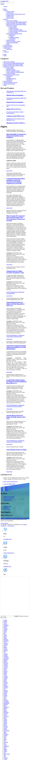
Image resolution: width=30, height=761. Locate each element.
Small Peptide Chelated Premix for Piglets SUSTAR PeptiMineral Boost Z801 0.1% (16, 381)
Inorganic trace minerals (11, 20)
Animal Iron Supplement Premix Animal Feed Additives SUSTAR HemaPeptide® (16, 347)
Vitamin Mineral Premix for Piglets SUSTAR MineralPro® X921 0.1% (15, 304)
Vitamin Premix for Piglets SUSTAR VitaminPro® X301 (15, 271)
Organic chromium (13, 32)
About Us (5, 10)
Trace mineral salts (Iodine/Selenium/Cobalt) (16, 22)
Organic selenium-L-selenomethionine (18, 31)
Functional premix (10, 40)
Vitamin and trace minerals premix (14, 33)
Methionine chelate (13, 28)
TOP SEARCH (10, 525)
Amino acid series (7, 499)
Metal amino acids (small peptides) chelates (16, 24)
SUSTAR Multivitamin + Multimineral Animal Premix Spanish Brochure (15, 336)
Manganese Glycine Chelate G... (15, 123)
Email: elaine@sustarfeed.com (10, 481)
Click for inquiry (4, 523)
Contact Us (6, 51)
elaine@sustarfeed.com (8, 552)
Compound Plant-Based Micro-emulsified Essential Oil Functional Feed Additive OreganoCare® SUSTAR (15, 181)
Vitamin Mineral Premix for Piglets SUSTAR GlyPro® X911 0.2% (15, 417)
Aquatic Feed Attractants (12, 42)
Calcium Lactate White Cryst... (15, 116)
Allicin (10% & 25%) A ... (14, 109)
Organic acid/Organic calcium (13, 41)
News (4, 50)
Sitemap (25, 524)
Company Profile (10, 11)
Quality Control (7, 48)
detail (11, 170)
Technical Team (10, 16)
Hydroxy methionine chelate (15, 29)
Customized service (7, 500)
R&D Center (9, 49)
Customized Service (8, 46)
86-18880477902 (5, 1)
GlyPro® (11, 36)
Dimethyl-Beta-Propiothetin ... (15, 95)
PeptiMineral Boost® (14, 37)
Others (7, 44)
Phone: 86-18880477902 (9, 484)
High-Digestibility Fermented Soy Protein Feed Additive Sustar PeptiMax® (16, 135)
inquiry (8, 170)
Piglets (5, 55)
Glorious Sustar (10, 12)
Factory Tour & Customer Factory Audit (15, 14)
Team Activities (10, 18)
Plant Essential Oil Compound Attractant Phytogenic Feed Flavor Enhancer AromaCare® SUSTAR (15, 218)
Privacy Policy (6, 509)
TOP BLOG (3, 525)
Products (5, 19)
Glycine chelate (12, 27)
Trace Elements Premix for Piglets (16, 449)
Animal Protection (7, 45)
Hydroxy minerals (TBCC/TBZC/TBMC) (16, 23)
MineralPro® (12, 35)
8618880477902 (7, 566)
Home (4, 9)
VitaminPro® (12, 38)
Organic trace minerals (11, 25)
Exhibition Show (10, 15)
